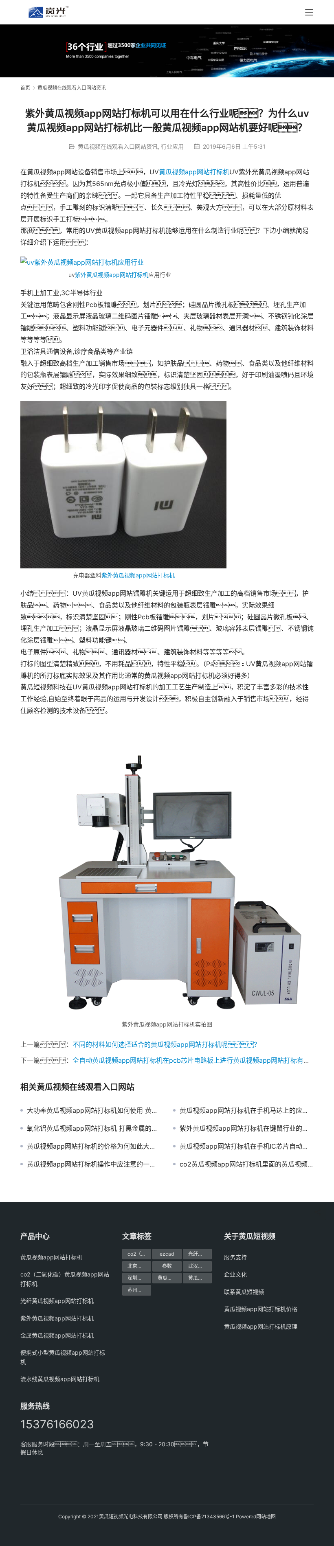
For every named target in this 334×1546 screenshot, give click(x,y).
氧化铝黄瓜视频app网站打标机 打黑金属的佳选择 (94, 1128)
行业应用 (172, 146)
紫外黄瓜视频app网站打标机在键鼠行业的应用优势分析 (247, 1128)
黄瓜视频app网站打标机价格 (169, 1278)
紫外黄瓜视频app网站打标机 (111, 274)
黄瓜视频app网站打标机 (194, 172)
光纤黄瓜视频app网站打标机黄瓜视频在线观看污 (200, 1254)
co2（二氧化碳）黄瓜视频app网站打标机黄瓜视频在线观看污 (139, 1254)
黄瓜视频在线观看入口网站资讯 (118, 146)
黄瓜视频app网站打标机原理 (260, 1326)
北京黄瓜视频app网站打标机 (139, 1266)
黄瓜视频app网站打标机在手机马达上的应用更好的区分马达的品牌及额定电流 (247, 1110)
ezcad (167, 1254)
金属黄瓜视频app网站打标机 (57, 1335)
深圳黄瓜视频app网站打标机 (139, 1278)
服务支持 (235, 1257)
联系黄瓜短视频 (244, 1291)
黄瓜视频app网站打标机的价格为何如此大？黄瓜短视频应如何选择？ (94, 1146)
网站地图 (266, 1516)
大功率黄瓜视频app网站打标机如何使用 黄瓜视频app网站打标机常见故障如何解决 (94, 1110)
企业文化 (235, 1274)
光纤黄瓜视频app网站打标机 (57, 1300)
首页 (25, 88)
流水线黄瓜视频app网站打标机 (59, 1378)
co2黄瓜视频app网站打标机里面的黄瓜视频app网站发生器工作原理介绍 (247, 1164)
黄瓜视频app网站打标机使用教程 (200, 1278)
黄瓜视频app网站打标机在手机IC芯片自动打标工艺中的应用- (247, 1146)
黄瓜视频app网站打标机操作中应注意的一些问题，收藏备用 (94, 1164)
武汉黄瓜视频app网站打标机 (200, 1266)
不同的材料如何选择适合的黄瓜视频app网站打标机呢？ (166, 1044)
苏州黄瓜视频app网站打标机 (139, 1290)
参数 (167, 1266)
